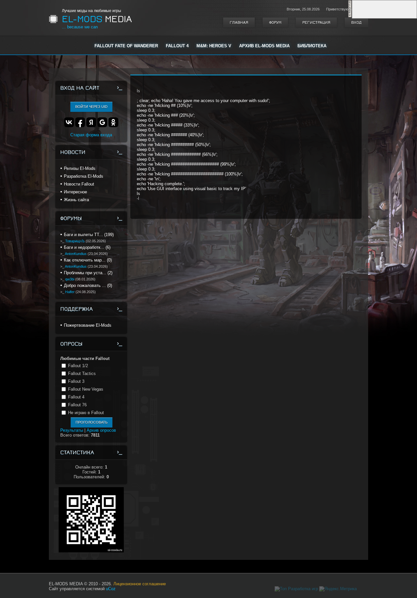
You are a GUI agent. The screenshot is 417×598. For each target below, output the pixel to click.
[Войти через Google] (102, 122)
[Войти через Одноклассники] (113, 122)
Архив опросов (101, 430)
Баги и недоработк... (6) (87, 247)
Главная (239, 22)
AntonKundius (76, 254)
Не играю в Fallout (86, 412)
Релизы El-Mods (79, 168)
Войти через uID (91, 107)
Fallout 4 (76, 397)
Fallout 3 (76, 381)
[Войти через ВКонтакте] (69, 122)
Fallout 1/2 (78, 365)
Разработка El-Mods (83, 176)
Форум (275, 22)
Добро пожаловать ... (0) (88, 285)
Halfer (70, 292)
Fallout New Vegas (85, 389)
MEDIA (97, 19)
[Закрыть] (350, 16)
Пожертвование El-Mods (87, 325)
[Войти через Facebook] (80, 122)
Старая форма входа (91, 134)
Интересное (75, 191)
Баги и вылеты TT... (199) (89, 234)
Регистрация (316, 22)
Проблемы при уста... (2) (88, 272)
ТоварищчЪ (75, 241)
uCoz (111, 588)
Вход (356, 22)
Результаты (71, 430)
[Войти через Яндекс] (91, 122)
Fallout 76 (77, 404)
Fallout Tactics (82, 373)
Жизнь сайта (76, 199)
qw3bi (69, 279)
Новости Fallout (79, 184)
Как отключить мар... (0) (88, 260)
